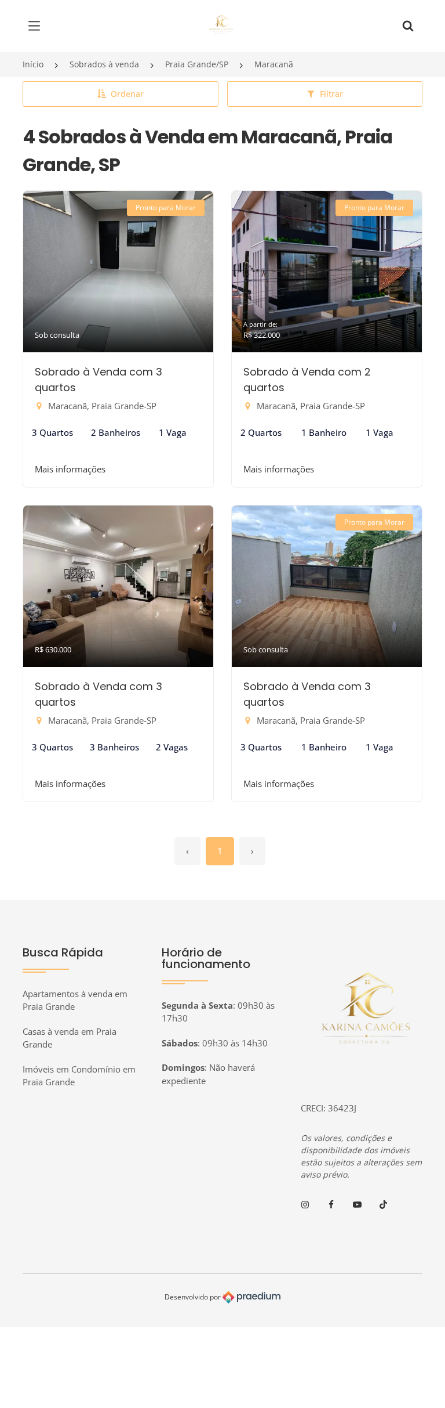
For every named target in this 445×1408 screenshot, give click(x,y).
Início (33, 64)
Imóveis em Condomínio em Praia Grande (79, 1075)
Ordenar (127, 93)
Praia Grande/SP (196, 64)
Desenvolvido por (193, 1297)
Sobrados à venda (104, 64)
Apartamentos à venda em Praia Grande (75, 1000)
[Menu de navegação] (37, 26)
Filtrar (331, 93)
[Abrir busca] (408, 26)
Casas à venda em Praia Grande (69, 1038)
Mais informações (70, 469)
